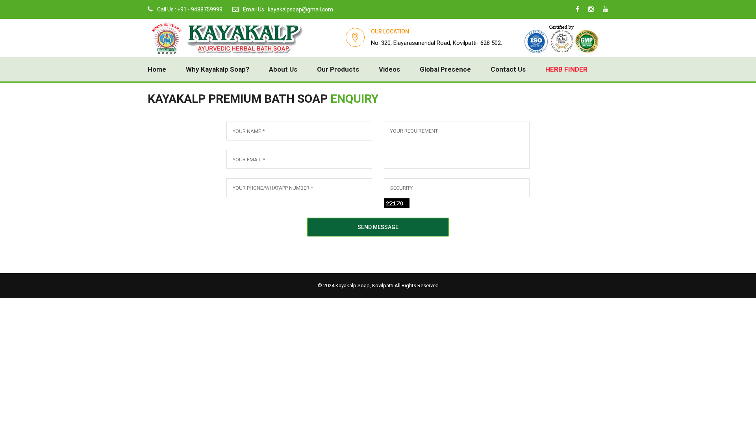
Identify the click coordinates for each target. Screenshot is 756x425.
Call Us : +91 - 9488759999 (189, 9)
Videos (389, 69)
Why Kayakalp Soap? (217, 69)
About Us (283, 69)
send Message (378, 227)
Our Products (338, 69)
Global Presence (445, 69)
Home (157, 69)
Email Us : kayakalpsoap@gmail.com (287, 9)
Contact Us (508, 69)
